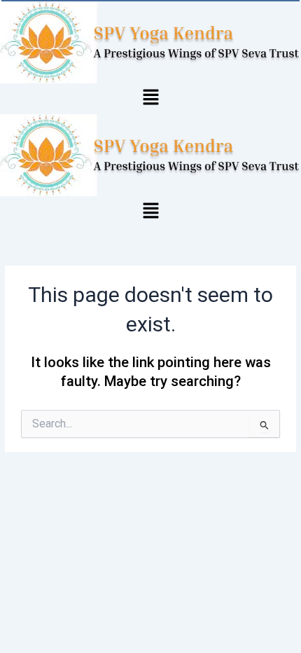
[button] (150, 98)
